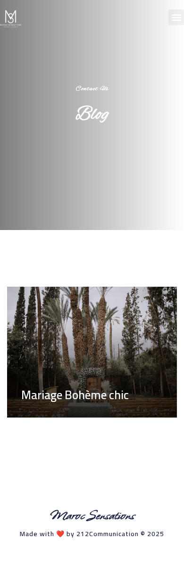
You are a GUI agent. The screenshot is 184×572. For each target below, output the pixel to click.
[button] (176, 17)
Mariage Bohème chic (75, 395)
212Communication (107, 534)
